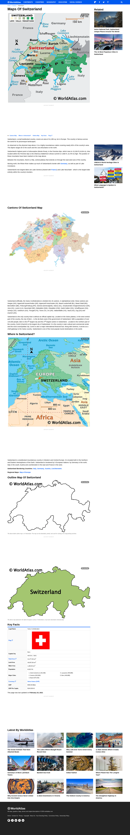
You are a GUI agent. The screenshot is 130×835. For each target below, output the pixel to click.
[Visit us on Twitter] (16, 820)
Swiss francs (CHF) (33, 681)
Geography (51, 2)
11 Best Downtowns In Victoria (48, 796)
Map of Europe (25, 472)
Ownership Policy (64, 815)
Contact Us (15, 815)
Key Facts (44, 135)
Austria (47, 468)
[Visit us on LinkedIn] (23, 820)
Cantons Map (13, 135)
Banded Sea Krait (43, 773)
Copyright (26, 815)
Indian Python (71, 773)
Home (9, 815)
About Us (32, 815)
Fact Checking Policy (42, 815)
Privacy (21, 815)
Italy (34, 468)
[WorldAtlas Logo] (15, 2)
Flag (49, 135)
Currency (11, 681)
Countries (39, 2)
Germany (63, 163)
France (54, 170)
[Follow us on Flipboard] (9, 820)
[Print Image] (85, 14)
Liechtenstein (56, 468)
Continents (28, 2)
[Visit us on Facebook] (12, 820)
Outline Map (36, 135)
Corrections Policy (54, 815)
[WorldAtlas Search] (121, 2)
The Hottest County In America (77, 796)
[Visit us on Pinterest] (19, 820)
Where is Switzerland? (25, 135)
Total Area (11, 659)
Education (63, 2)
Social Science (76, 2)
